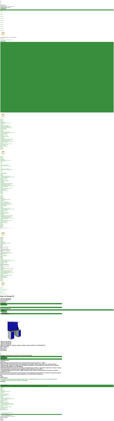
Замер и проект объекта (4, 125)
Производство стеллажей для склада (6, 55)
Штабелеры (2, 68)
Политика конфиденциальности (5, 46)
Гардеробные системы (4, 107)
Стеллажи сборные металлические (6, 70)
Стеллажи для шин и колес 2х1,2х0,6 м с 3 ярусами (13, 380)
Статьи (1, 82)
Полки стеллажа (3, 75)
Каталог (1, 92)
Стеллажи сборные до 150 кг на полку (6, 69)
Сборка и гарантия (3, 91)
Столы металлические (4, 72)
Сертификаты (2, 86)
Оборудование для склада (4, 99)
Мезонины (2, 65)
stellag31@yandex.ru (4, 413)
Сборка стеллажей (3, 59)
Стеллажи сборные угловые (5, 103)
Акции (1, 109)
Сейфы (1, 73)
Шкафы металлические (4, 76)
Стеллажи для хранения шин (5, 62)
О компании (2, 387)
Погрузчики (2, 67)
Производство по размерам (5, 89)
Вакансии (2, 44)
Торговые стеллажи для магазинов (6, 74)
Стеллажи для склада (3, 63)
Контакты (1, 111)
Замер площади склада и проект (5, 51)
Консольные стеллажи (4, 66)
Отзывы (1, 120)
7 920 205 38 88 (2, 40)
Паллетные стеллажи (3, 64)
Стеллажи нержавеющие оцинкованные (7, 71)
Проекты (1, 110)
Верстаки (1, 61)
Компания (2, 81)
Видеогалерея (2, 45)
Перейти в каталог (3, 8)
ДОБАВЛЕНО (3, 304)
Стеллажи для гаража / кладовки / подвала (7, 95)
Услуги (1, 124)
